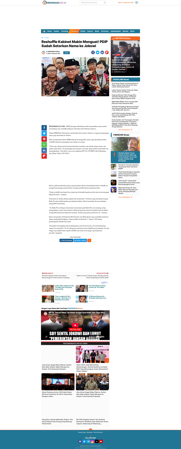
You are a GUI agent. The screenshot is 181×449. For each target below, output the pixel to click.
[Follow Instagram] (92, 441)
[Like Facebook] (80, 441)
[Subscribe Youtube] (101, 441)
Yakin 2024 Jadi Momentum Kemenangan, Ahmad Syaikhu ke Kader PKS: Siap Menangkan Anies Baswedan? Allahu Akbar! (92, 368)
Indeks (56, 31)
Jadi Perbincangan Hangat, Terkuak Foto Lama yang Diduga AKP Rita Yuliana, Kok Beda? (124, 115)
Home (49, 31)
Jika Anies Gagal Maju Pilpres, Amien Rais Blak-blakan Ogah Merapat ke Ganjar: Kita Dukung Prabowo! (56, 367)
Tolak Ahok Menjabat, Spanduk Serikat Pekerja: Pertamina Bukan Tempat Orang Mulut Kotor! (129, 174)
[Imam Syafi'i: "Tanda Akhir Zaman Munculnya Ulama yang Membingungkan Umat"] (113, 182)
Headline (74, 31)
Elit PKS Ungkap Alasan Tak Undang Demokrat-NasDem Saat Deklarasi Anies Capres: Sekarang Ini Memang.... (92, 422)
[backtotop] (90, 430)
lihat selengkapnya (124, 129)
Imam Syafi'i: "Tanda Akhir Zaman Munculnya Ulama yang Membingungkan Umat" (129, 182)
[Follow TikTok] (97, 441)
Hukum (90, 31)
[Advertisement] (90, 17)
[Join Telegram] (88, 441)
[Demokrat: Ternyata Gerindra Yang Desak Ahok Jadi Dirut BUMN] (113, 167)
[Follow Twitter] (84, 441)
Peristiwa (105, 31)
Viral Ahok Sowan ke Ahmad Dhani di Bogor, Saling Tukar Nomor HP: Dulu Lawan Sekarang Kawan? (125, 85)
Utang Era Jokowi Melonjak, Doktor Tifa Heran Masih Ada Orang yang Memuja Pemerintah (57, 422)
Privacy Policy (82, 432)
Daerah (125, 31)
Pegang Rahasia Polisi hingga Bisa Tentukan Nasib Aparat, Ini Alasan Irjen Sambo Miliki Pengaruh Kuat (124, 96)
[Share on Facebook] (93, 52)
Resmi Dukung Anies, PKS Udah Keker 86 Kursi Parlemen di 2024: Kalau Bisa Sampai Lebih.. (57, 394)
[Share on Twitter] (98, 52)
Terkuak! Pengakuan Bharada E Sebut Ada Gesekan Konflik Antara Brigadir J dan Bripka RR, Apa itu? (125, 108)
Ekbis (97, 31)
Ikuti (66, 53)
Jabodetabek (115, 31)
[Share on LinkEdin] (102, 52)
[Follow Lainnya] (89, 240)
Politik (82, 31)
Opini (132, 31)
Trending (64, 31)
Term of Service (98, 432)
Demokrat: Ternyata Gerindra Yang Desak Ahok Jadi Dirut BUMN (128, 166)
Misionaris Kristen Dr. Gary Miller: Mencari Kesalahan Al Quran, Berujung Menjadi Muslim (128, 190)
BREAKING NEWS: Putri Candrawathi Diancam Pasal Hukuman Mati (125, 102)
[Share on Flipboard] (107, 52)
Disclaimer (90, 432)
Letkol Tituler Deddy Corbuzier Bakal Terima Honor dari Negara (125, 91)
